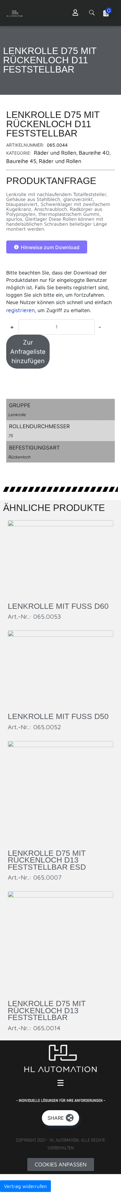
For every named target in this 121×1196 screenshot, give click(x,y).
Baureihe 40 (94, 152)
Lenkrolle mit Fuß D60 (58, 606)
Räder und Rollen (55, 152)
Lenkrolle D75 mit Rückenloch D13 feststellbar (47, 1010)
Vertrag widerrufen (25, 1186)
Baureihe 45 (21, 161)
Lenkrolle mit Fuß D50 (58, 716)
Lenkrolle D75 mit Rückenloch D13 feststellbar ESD (47, 860)
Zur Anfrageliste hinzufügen (28, 352)
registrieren (20, 310)
